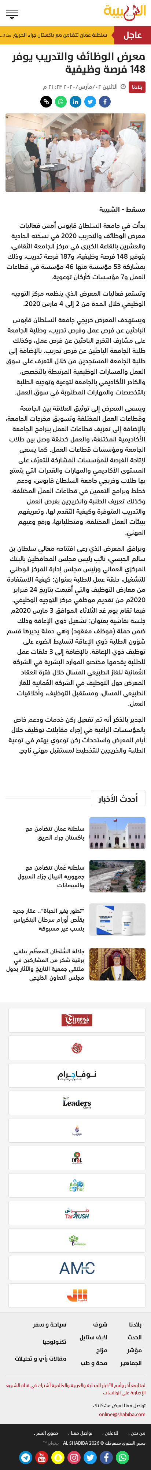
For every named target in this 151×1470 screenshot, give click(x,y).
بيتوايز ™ (51, 1443)
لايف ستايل (93, 1337)
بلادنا (137, 87)
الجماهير (131, 1363)
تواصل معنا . (80, 1433)
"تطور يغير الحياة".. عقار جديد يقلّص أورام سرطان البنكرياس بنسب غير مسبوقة (48, 919)
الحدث (135, 1337)
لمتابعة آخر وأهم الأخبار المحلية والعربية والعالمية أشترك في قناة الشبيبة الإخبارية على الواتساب (76, 1389)
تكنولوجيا (54, 1342)
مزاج (101, 1350)
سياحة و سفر (49, 1324)
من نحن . (137, 1433)
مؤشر (134, 1350)
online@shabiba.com (122, 1414)
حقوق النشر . (46, 1433)
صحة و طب (94, 1363)
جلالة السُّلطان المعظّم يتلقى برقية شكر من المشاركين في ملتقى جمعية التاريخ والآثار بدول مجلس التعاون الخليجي (45, 964)
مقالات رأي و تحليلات (40, 1359)
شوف (100, 1324)
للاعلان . (110, 1433)
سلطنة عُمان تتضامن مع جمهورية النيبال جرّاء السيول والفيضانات (51, 876)
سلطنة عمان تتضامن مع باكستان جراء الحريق (53, 35)
